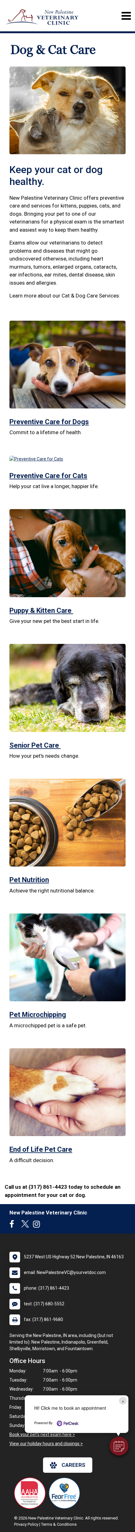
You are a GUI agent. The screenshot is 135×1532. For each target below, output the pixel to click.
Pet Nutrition (29, 880)
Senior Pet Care (35, 745)
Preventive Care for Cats (48, 476)
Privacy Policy (26, 1524)
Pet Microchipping (37, 1015)
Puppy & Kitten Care (41, 610)
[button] (119, 1446)
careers (73, 1465)
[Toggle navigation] (126, 15)
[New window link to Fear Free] (66, 1493)
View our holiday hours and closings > (46, 1443)
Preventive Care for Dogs (49, 422)
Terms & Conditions (59, 1524)
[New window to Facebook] (13, 1225)
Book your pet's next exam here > (42, 1434)
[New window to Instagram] (38, 1225)
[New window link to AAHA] (31, 1493)
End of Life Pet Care (40, 1149)
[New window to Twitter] (25, 1225)
